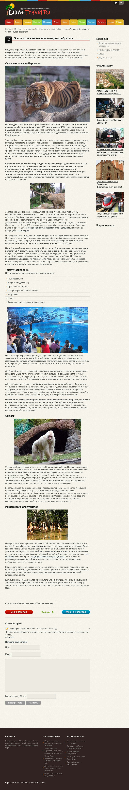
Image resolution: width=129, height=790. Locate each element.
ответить (9, 637)
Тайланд (27, 22)
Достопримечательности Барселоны (52, 29)
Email (7, 654)
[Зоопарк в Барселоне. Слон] (47, 196)
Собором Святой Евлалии (56, 228)
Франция (91, 22)
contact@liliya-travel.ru (37, 783)
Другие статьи (105, 58)
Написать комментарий (16, 642)
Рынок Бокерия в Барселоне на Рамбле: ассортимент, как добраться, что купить (110, 152)
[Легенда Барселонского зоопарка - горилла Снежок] (47, 441)
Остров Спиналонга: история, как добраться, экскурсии (53, 743)
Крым (64, 22)
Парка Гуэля (23, 230)
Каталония (29, 29)
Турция (18, 22)
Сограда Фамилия (34, 228)
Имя (7, 647)
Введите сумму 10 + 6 (15, 696)
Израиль (47, 22)
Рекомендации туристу (109, 50)
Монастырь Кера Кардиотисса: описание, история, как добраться (53, 751)
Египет (9, 22)
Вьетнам (37, 22)
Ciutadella (64, 551)
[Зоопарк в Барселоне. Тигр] (47, 94)
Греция (111, 22)
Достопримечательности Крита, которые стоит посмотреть (53, 768)
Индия (56, 22)
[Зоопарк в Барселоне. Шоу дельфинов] (47, 330)
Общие (119, 22)
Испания (101, 22)
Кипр (73, 22)
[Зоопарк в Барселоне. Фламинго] (47, 525)
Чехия (82, 22)
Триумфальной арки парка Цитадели (48, 557)
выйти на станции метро (46, 551)
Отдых (101, 54)
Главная (9, 29)
